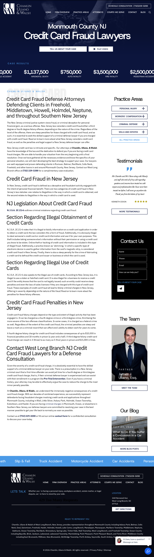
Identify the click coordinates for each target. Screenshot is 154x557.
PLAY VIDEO (102, 49)
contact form (61, 416)
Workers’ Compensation (128, 116)
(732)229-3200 (128, 6)
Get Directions (123, 509)
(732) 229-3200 (30, 170)
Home (48, 12)
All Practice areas (129, 140)
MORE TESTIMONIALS (129, 211)
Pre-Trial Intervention (54, 378)
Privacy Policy (96, 550)
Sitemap (107, 550)
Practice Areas (81, 12)
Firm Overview (62, 12)
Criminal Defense (128, 124)
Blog (143, 12)
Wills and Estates (128, 132)
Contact (132, 12)
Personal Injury (128, 108)
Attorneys (98, 12)
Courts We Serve (115, 12)
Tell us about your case (63, 49)
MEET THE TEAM (129, 388)
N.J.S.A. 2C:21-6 (15, 210)
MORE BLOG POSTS (129, 449)
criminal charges (53, 403)
